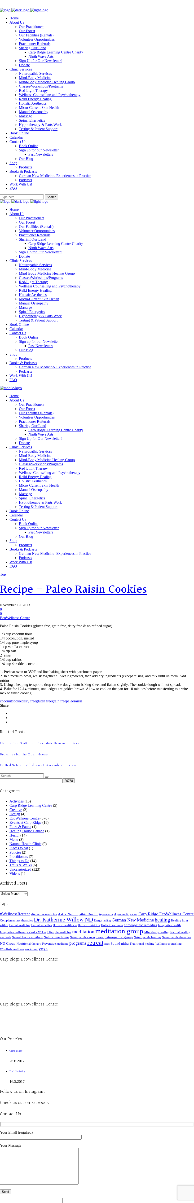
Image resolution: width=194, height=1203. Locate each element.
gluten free (44, 701)
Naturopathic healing (147, 937)
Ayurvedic (121, 914)
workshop (31, 949)
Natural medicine (56, 937)
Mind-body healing (156, 932)
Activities (16, 801)
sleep (107, 944)
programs (77, 943)
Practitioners (18, 857)
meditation (83, 931)
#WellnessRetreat (15, 914)
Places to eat (18, 848)
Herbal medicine (19, 925)
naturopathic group (119, 937)
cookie (17, 701)
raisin (78, 701)
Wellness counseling (168, 943)
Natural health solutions (27, 937)
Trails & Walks (20, 865)
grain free (59, 701)
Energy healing (102, 920)
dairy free (29, 701)
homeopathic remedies (140, 925)
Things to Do (19, 861)
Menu (13, 839)
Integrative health (169, 925)
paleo (70, 701)
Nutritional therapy (29, 943)
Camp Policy (15, 1051)
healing (162, 920)
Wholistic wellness (12, 949)
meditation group (119, 931)
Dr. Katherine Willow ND (63, 920)
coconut (6, 701)
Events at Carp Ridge (25, 822)
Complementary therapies (16, 920)
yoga (43, 948)
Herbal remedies (41, 925)
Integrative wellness (13, 932)
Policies (15, 852)
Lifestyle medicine (59, 932)
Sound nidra (120, 943)
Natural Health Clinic (25, 844)
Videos (14, 874)
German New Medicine (133, 919)
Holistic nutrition (89, 925)
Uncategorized (20, 869)
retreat (95, 942)
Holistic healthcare (65, 925)
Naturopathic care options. (87, 937)
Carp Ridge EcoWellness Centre (166, 914)
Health (14, 835)
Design (14, 814)
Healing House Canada (26, 831)
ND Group (8, 943)
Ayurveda (106, 914)
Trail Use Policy (17, 1072)
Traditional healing (142, 943)
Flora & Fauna (20, 827)
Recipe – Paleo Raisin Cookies (73, 590)
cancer (133, 914)
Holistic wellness (112, 925)
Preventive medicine (55, 943)
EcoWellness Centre (15, 618)
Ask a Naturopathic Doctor (78, 914)
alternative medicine (44, 914)
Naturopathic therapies (176, 937)
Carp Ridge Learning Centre (30, 805)
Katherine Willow (36, 932)
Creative (15, 810)
